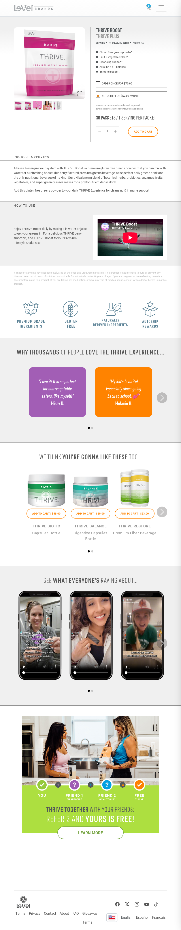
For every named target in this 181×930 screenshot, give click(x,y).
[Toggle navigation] (161, 7)
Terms (20, 913)
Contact (50, 913)
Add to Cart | (46, 513)
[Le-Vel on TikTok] (156, 904)
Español (142, 917)
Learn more (90, 832)
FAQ (75, 913)
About (64, 913)
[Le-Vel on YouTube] (146, 904)
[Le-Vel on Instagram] (136, 904)
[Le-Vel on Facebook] (117, 904)
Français (159, 917)
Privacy (34, 913)
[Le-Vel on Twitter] (127, 904)
